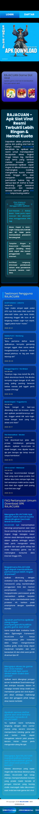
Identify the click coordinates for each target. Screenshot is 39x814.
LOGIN (10, 14)
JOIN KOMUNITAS (25, 810)
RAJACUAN (28, 146)
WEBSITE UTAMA (9, 810)
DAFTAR (29, 14)
